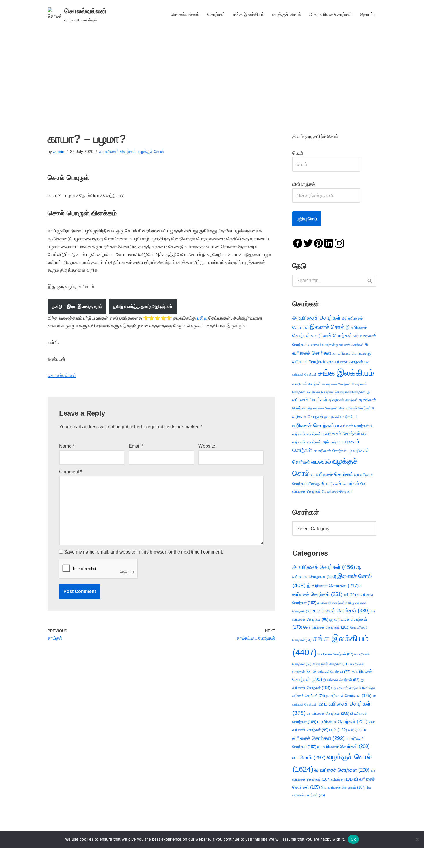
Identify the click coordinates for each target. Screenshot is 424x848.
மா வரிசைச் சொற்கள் (329, 451)
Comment (70, 471)
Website (206, 446)
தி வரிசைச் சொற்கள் (343, 400)
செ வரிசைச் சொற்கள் (350, 392)
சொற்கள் (216, 14)
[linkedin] (329, 242)
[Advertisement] (212, 71)
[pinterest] (318, 242)
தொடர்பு (367, 14)
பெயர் (303, 153)
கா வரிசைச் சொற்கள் (117, 151)
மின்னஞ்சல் (304, 184)
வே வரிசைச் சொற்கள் (337, 491)
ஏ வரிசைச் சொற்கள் (321, 344)
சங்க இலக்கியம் (248, 14)
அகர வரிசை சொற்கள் (330, 14)
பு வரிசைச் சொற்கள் (341, 433)
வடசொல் (321, 462)
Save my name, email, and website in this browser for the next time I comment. (143, 551)
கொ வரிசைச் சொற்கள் (345, 362)
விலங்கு (314, 483)
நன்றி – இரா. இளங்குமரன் (77, 306)
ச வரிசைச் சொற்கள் (306, 384)
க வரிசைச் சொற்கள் (341, 611)
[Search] (369, 281)
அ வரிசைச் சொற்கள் (316, 317)
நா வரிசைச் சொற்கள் (338, 417)
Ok (353, 839)
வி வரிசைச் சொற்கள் (340, 483)
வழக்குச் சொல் (286, 14)
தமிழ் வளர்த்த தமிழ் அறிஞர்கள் (142, 306)
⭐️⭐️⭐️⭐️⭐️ (157, 318)
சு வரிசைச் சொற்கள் (320, 392)
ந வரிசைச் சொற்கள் (349, 695)
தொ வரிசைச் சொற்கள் (355, 408)
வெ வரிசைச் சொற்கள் (343, 787)
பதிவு (202, 318)
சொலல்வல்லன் (185, 14)
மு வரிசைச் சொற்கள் (343, 746)
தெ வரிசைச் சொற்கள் (322, 408)
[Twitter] (308, 242)
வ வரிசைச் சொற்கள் (332, 474)
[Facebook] (297, 242)
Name (66, 446)
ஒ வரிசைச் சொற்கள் (349, 344)
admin (58, 151)
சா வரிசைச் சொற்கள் (336, 384)
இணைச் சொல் (327, 327)
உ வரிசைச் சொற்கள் (331, 335)
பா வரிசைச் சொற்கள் (352, 426)
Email (136, 446)
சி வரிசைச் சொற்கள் (331, 664)
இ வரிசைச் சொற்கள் (333, 585)
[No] (417, 839)
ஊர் (356, 336)
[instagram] (339, 242)
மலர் (333, 442)
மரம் (325, 442)
